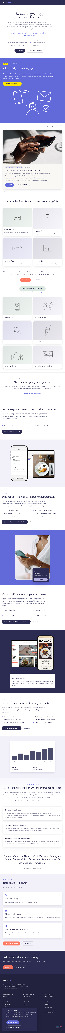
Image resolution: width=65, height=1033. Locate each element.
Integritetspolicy (49, 1012)
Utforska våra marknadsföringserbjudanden (15, 621)
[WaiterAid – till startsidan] (7, 2)
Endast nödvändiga (14, 1027)
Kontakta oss (38, 280)
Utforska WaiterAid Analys (10, 728)
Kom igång (20, 50)
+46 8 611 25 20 (7, 996)
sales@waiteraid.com (8, 994)
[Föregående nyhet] (57, 126)
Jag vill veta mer (22, 184)
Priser (25, 1007)
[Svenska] (57, 1027)
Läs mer (9, 184)
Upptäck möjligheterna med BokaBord (14, 522)
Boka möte (8, 967)
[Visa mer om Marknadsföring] (17, 252)
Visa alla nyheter (51, 126)
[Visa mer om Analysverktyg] (47, 252)
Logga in (47, 1004)
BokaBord (5, 1007)
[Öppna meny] (61, 2)
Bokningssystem (7, 1004)
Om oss (26, 1004)
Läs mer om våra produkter (32, 393)
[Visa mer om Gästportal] (47, 222)
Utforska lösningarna (35, 50)
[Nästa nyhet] (61, 126)
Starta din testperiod (11, 943)
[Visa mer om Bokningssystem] (17, 222)
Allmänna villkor (48, 1007)
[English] (61, 1027)
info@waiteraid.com (28, 994)
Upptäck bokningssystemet (11, 431)
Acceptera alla (13, 1022)
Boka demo (25, 280)
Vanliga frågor (48, 1009)
